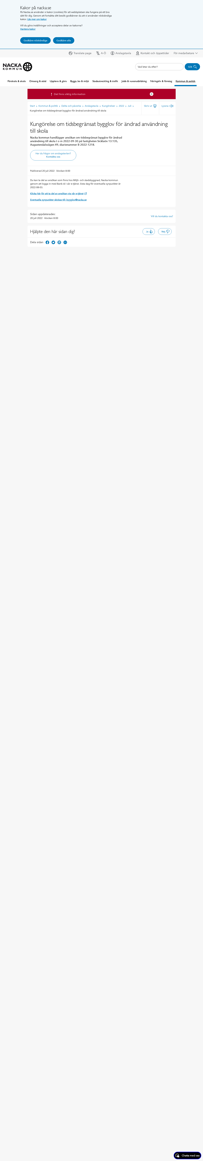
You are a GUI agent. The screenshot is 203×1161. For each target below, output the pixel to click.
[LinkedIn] (59, 242)
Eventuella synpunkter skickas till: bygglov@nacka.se (58, 199)
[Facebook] (47, 242)
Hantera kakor (28, 29)
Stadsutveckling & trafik (105, 81)
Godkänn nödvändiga (35, 40)
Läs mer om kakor (37, 19)
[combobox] (159, 66)
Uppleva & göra (58, 81)
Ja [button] (147, 231)
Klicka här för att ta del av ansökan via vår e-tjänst (57, 193)
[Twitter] (53, 242)
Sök (190, 66)
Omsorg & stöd (37, 81)
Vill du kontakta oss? (162, 216)
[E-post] (65, 242)
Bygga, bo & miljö (79, 81)
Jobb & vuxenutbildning (134, 81)
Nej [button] (163, 231)
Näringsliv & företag (161, 81)
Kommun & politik (185, 81)
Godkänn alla (63, 40)
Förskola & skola (17, 81)
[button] (80, 53)
